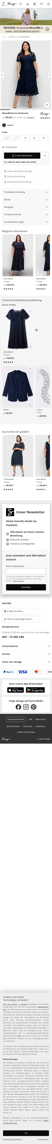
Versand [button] (30, 117)
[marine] (4, 125)
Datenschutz (40, 719)
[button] (3, 4)
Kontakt (6, 603)
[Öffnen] (47, 29)
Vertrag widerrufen (16, 719)
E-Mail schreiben (13, 612)
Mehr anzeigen (18, 581)
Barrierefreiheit (13, 726)
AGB (30, 719)
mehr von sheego (12, 661)
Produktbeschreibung (14, 192)
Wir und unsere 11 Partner (15, 1004)
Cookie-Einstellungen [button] (26, 732)
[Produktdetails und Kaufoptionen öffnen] (30, 347)
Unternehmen (10, 646)
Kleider (12, 37)
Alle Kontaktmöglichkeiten (19, 619)
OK (26, 1133)
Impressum (27, 726)
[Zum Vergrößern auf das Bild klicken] (47, 105)
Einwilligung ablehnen (12, 1139)
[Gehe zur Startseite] (12, 4)
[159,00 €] (18, 255)
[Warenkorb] (48, 4)
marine (10, 125)
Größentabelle (11, 147)
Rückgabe (8, 207)
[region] (26, 1068)
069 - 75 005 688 (13, 637)
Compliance (40, 726)
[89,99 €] (18, 456)
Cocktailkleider (24, 37)
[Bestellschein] (34, 4)
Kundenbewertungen (14, 222)
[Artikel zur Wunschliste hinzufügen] (45, 156)
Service (6, 653)
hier (19, 1036)
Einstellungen (43, 1139)
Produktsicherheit (12, 214)
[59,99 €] (17, 386)
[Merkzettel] (41, 4)
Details (7, 199)
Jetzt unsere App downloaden (26, 683)
